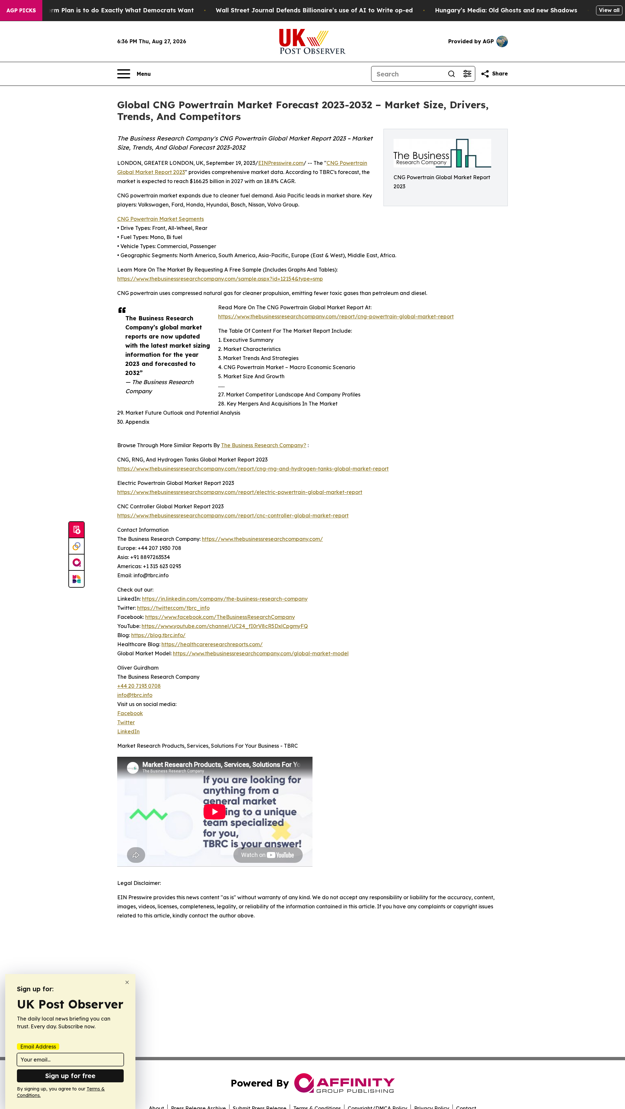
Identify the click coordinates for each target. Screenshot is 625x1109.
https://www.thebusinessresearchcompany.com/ (262, 539)
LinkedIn (128, 731)
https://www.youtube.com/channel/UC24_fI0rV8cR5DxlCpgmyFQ (225, 626)
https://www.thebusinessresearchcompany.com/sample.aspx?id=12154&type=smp (220, 278)
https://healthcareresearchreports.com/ (212, 644)
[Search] (451, 73)
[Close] (127, 982)
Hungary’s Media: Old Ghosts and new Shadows (506, 10)
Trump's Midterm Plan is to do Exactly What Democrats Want (101, 10)
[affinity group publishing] (76, 562)
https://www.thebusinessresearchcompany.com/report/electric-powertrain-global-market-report (239, 492)
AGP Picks (21, 10)
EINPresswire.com (280, 163)
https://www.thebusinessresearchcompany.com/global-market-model (261, 653)
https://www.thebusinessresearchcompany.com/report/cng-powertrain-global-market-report (336, 316)
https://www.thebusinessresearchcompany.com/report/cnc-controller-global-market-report (233, 515)
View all (609, 10)
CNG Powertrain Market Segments (160, 219)
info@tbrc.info (134, 695)
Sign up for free (70, 1076)
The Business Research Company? (263, 445)
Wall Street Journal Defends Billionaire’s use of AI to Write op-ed (314, 10)
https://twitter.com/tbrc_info (173, 608)
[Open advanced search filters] (467, 73)
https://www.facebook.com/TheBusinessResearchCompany (220, 617)
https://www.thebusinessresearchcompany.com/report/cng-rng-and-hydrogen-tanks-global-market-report (253, 468)
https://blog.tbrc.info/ (158, 635)
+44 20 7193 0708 (139, 686)
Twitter (126, 722)
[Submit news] (76, 530)
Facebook (130, 713)
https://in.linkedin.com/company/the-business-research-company (225, 598)
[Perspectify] (76, 546)
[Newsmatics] (76, 579)
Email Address (38, 1046)
